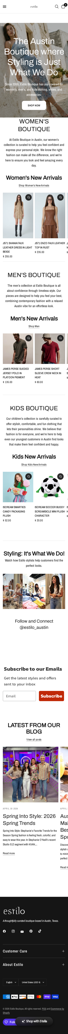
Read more (9, 853)
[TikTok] (42, 931)
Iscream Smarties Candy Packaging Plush (14, 511)
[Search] (57, 6)
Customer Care (15, 951)
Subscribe (51, 696)
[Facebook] (7, 931)
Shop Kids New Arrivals (34, 464)
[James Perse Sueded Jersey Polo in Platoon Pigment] (18, 348)
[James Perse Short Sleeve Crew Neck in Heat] (50, 348)
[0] (62, 6)
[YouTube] (25, 931)
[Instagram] (16, 931)
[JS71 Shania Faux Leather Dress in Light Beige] (18, 215)
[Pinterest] (33, 931)
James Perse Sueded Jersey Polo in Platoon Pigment (16, 373)
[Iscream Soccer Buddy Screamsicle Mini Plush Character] (50, 487)
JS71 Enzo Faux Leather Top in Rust (50, 245)
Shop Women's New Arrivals (34, 185)
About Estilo (13, 964)
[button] (34, 105)
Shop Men (34, 326)
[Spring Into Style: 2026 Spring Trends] (30, 774)
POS (44, 1008)
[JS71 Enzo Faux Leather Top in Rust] (50, 215)
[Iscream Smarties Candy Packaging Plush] (18, 487)
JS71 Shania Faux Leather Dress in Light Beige (17, 247)
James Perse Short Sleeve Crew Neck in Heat (48, 373)
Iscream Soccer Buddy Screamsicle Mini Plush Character (50, 511)
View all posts (33, 739)
